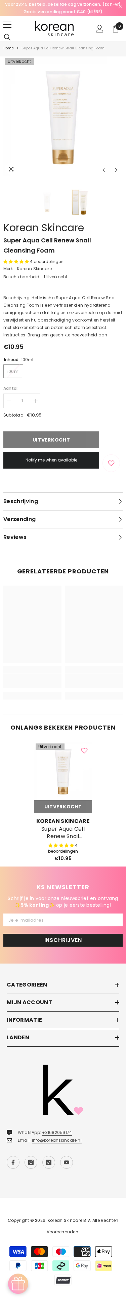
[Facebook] (13, 1162)
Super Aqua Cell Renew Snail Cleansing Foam (63, 832)
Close (120, 6)
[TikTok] (48, 1162)
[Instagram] (31, 1162)
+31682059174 (57, 1132)
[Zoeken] (7, 37)
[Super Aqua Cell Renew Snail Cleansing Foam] (63, 771)
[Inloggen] (99, 28)
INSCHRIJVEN (63, 940)
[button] (104, 170)
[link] (32, 680)
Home (8, 48)
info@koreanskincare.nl (57, 1140)
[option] (63, 8)
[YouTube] (66, 1162)
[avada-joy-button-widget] (18, 1284)
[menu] (7, 25)
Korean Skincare (43, 227)
